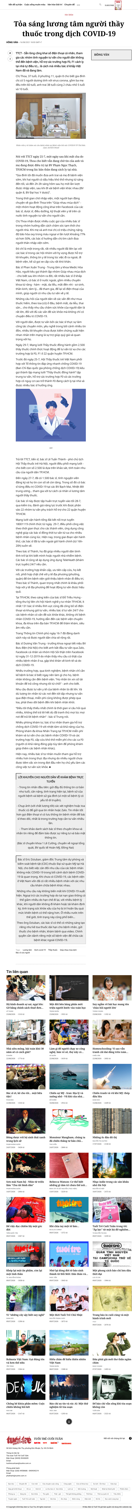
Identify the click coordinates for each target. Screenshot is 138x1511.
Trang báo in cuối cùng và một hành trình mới (111, 1316)
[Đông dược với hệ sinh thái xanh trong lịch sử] (25, 1121)
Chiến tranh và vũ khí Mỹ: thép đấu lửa (111, 1095)
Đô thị (98, 1499)
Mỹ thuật (94, 1489)
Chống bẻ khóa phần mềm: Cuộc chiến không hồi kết (25, 1405)
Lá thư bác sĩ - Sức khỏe (54, 1489)
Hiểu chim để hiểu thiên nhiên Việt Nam (67, 1361)
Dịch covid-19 (40, 950)
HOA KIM (9, 1410)
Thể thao (89, 1494)
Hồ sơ (29, 1489)
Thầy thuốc (52, 950)
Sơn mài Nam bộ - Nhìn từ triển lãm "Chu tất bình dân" (25, 1183)
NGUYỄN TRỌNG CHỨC (57, 1318)
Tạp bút (42, 1499)
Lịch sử (70, 1489)
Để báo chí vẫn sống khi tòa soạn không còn (112, 1405)
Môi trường (82, 1489)
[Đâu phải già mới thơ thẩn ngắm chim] (112, 1342)
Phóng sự (11, 1494)
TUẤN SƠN (96, 1410)
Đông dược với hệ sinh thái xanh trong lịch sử (25, 1139)
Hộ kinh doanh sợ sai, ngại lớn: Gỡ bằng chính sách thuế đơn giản (24, 1006)
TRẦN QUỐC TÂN (12, 1233)
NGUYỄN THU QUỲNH (100, 1141)
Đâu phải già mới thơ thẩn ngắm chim (112, 1361)
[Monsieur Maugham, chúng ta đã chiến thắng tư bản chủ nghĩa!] (69, 1121)
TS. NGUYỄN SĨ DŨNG (13, 1277)
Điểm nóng (76, 1499)
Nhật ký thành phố (108, 1489)
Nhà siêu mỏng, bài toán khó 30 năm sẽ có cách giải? (25, 1050)
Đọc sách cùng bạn (112, 1499)
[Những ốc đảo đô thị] (112, 1121)
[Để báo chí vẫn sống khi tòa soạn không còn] (112, 1387)
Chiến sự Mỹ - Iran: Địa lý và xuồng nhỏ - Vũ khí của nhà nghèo (66, 1095)
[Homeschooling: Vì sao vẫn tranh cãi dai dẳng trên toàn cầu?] (112, 1032)
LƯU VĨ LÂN (96, 1277)
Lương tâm (27, 950)
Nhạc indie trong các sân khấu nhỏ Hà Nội (111, 1183)
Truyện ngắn (12, 1499)
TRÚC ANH (53, 1410)
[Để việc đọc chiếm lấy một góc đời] (25, 1209)
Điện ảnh (88, 1499)
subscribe (109, 5)
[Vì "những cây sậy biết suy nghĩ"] (25, 1298)
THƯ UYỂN (53, 1144)
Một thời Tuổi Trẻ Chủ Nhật (65, 1315)
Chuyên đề (23, 1484)
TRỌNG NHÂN (54, 1011)
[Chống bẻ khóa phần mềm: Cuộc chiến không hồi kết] (25, 1387)
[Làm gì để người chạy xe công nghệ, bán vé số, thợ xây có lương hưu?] (69, 1032)
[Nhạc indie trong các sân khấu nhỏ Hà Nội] (112, 1165)
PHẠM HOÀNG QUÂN (13, 1144)
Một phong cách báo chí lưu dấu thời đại (112, 1272)
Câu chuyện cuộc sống (50, 1484)
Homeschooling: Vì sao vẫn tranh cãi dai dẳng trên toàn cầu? (109, 1050)
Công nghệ (67, 1484)
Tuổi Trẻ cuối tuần (28, 1499)
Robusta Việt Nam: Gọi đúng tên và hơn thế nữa (25, 1361)
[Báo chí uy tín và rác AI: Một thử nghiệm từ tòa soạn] (69, 1387)
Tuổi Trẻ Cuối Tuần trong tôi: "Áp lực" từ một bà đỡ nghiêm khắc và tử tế (110, 1228)
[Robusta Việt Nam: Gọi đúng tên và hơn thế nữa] (25, 1342)
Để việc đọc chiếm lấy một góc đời (24, 1228)
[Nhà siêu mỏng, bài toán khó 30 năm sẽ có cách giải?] (25, 1032)
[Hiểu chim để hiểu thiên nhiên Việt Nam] (69, 1342)
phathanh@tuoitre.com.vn (16, 1476)
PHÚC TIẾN (53, 1277)
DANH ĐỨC (96, 1100)
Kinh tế (38, 1489)
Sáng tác (23, 1494)
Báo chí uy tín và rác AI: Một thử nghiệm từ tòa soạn (68, 1405)
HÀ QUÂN (52, 1055)
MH (50, 448)
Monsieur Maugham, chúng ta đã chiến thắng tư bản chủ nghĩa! (67, 1139)
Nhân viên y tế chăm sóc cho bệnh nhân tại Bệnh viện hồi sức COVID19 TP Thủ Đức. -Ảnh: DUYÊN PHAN (51, 145)
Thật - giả (57, 1494)
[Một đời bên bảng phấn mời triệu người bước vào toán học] (69, 988)
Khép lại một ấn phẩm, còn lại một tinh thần (24, 1272)
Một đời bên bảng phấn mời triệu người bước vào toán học (67, 1006)
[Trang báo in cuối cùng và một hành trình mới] (112, 1298)
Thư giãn (46, 1494)
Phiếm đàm (124, 1489)
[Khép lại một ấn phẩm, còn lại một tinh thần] (25, 1254)
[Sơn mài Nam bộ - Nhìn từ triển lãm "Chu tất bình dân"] (25, 1165)
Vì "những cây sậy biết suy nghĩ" (25, 1315)
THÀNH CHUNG (98, 1011)
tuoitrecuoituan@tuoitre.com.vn (18, 1463)
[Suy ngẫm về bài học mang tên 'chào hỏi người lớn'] (112, 988)
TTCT (94, 1322)
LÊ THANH (9, 1011)
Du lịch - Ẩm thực (99, 1484)
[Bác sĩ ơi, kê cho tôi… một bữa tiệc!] (25, 1076)
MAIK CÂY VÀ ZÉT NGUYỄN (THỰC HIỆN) (63, 1189)
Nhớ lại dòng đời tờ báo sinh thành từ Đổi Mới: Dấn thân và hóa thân (67, 1272)
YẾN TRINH (10, 1366)
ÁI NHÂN (9, 1055)
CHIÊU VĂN (96, 1055)
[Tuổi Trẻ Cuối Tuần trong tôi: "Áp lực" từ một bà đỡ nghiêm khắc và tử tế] (112, 1209)
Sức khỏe (69, 15)
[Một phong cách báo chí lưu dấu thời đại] (112, 1254)
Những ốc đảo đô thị (105, 1137)
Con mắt (35, 1484)
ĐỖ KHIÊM (52, 1100)
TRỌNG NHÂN (54, 1366)
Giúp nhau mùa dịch (68, 950)
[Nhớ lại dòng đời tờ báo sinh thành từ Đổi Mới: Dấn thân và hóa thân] (69, 1254)
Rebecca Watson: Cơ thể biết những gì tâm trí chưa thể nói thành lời (67, 1183)
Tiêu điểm (117, 1494)
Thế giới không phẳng (73, 1494)
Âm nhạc (64, 1499)
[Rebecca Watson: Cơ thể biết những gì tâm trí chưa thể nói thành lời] (69, 1165)
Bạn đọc (11, 1484)
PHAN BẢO (10, 1100)
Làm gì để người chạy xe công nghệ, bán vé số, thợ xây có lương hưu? (67, 1050)
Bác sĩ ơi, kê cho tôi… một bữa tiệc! (24, 1095)
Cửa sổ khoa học (82, 1484)
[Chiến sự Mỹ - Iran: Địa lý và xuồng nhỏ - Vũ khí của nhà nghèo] (69, 1076)
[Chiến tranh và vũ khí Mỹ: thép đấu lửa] (112, 1076)
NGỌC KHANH (97, 1366)
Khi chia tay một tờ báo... (64, 1226)
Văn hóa (53, 1499)
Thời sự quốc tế (103, 1494)
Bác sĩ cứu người (23, 953)
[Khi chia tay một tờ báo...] (69, 1209)
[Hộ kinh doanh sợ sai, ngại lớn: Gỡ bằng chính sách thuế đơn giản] (25, 988)
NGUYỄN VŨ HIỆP (98, 1189)
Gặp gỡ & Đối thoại (15, 1489)
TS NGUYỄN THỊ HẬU (100, 1233)
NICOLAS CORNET (55, 1230)
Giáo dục (114, 1484)
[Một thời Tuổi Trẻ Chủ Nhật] (69, 1298)
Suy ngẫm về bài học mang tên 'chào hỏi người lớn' (111, 1006)
